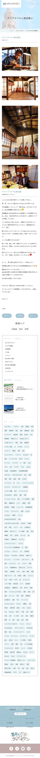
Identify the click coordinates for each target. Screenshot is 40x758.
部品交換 (15, 434)
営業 (6, 479)
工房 (22, 426)
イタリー (7, 644)
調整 (6, 430)
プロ (31, 434)
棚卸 (17, 644)
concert (27, 511)
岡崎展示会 (15, 587)
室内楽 (6, 664)
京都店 (24, 503)
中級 (6, 616)
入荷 (30, 604)
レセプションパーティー (10, 543)
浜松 (28, 531)
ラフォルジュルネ (9, 648)
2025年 (16, 535)
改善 (29, 591)
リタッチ (24, 563)
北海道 (29, 523)
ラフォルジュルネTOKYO (15, 591)
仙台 (25, 475)
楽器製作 (28, 595)
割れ (10, 632)
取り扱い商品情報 (10, 365)
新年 (19, 450)
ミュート (23, 648)
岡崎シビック (26, 672)
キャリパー (11, 595)
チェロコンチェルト (9, 604)
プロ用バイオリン (9, 442)
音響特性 (11, 430)
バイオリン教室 (8, 491)
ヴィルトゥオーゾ (9, 455)
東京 (29, 503)
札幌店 (12, 507)
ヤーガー (32, 636)
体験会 (13, 515)
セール (16, 640)
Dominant (25, 455)
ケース (21, 583)
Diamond (11, 612)
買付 (22, 620)
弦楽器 (27, 426)
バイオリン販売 (8, 446)
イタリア (16, 527)
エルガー (19, 604)
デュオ (28, 632)
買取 (24, 575)
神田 (32, 571)
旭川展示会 (7, 599)
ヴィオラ (16, 467)
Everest (28, 608)
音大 (22, 616)
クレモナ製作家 (26, 499)
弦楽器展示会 (13, 567)
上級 (10, 616)
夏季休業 (12, 608)
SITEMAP (30, 727)
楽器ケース (28, 555)
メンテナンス (9, 371)
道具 (6, 595)
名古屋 (6, 471)
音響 (24, 591)
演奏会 (14, 450)
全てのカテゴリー (10, 343)
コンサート (7, 450)
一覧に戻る (20, 316)
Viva (6, 612)
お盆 (23, 668)
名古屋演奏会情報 (23, 471)
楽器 (15, 479)
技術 (27, 616)
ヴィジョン (7, 463)
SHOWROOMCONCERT (10, 519)
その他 (3, 308)
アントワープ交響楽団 (10, 660)
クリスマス (7, 551)
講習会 (31, 616)
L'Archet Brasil (8, 495)
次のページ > (33, 316)
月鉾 (14, 668)
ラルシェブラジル (23, 491)
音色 (21, 442)
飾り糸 (26, 587)
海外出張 (15, 583)
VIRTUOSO (7, 475)
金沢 (19, 499)
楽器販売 (26, 442)
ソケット (22, 624)
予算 (23, 612)
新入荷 (17, 648)
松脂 (13, 599)
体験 (17, 664)
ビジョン (27, 459)
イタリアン (30, 575)
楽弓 (15, 491)
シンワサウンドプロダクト (11, 624)
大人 (20, 672)
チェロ (22, 467)
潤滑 (6, 620)
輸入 (6, 640)
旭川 (11, 535)
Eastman (7, 555)
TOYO (15, 579)
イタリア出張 (8, 583)
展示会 (15, 495)
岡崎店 (6, 535)
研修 (27, 620)
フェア (18, 503)
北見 (6, 527)
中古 (21, 587)
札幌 (23, 571)
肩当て (18, 608)
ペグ (21, 551)
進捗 (33, 499)
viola (6, 467)
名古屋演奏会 (13, 471)
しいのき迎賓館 (28, 644)
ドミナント (18, 455)
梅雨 (22, 511)
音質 (21, 430)
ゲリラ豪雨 (21, 531)
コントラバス (12, 563)
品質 (17, 442)
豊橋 (6, 503)
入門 (27, 612)
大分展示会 (27, 527)
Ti (20, 463)
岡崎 (28, 571)
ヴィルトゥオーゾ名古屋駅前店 (12, 547)
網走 (28, 664)
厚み (18, 595)
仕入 (21, 527)
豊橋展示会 (11, 503)
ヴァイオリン (8, 426)
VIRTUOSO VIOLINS (17, 475)
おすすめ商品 (9, 346)
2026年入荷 (29, 628)
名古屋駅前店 (29, 507)
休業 (12, 644)
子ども (15, 672)
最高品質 (27, 430)
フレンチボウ (16, 559)
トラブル (7, 636)
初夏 (6, 591)
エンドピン (21, 539)
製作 (22, 595)
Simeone (7, 656)
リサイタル (15, 463)
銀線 (31, 587)
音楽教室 (25, 487)
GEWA (10, 579)
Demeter (23, 523)
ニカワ (6, 567)
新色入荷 (22, 555)
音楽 (19, 479)
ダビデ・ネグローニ (19, 628)
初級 (32, 612)
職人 (17, 430)
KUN (23, 608)
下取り (6, 571)
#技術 (21, 329)
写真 (19, 519)
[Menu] (37, 4)
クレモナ (7, 511)
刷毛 (6, 563)
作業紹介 (7, 539)
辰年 (23, 450)
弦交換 (19, 575)
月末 (21, 644)
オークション (14, 636)
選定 (10, 479)
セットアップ (26, 579)
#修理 (26, 329)
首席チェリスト (21, 660)
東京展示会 (14, 539)
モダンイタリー (26, 559)
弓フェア (21, 543)
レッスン (26, 446)
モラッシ (32, 652)
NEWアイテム (9, 362)
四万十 (17, 612)
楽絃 (6, 459)
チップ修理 (23, 640)
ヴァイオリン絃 (13, 459)
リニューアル (20, 507)
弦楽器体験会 (8, 672)
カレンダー (23, 535)
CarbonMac (14, 555)
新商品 (6, 531)
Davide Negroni (8, 628)
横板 (6, 632)
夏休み (6, 608)
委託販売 (12, 571)
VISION (20, 459)
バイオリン (16, 426)
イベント (7, 355)
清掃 (21, 434)
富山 (32, 531)
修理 (32, 426)
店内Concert (22, 567)
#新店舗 (14, 329)
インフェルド (8, 483)
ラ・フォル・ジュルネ (10, 499)
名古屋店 (27, 583)
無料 (26, 547)
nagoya (28, 467)
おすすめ (20, 446)
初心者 (26, 434)
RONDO (25, 479)
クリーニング (24, 599)
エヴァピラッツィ (16, 487)
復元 (32, 430)
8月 (19, 668)
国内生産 (12, 652)
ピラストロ (7, 487)
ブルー (18, 483)
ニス (19, 563)
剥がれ (32, 668)
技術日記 (7, 368)
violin (29, 463)
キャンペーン (8, 559)
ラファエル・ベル (21, 656)
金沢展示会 (7, 587)
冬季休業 (26, 551)
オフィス (28, 624)
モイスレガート (15, 511)
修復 (30, 563)
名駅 (25, 495)
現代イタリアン (8, 575)
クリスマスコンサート (19, 632)
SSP (33, 591)
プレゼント (15, 551)
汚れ (18, 599)
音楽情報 (7, 349)
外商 (24, 463)
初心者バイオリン (24, 438)
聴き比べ (22, 664)
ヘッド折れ (16, 616)
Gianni (13, 656)
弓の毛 (11, 664)
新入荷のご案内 (9, 358)
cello (11, 467)
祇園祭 (24, 604)
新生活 (10, 640)
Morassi (25, 652)
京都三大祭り (8, 668)
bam (6, 579)
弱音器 (6, 652)
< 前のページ (6, 316)
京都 (21, 495)
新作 (14, 620)
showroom (7, 515)
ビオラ (18, 571)
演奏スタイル (14, 438)
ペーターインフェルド (27, 483)
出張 (18, 620)
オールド (29, 567)
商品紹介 (19, 652)
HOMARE (30, 648)
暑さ (27, 668)
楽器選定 (7, 438)
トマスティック (23, 636)
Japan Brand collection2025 (12, 523)
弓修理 (29, 640)
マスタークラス (31, 660)
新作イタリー (13, 531)
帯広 (10, 527)
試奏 (30, 475)
